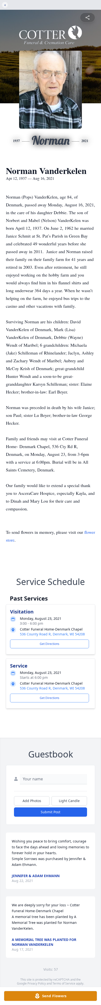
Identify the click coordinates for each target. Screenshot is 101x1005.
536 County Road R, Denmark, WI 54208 (52, 634)
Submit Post (50, 812)
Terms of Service (63, 983)
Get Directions (49, 644)
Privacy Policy (36, 983)
